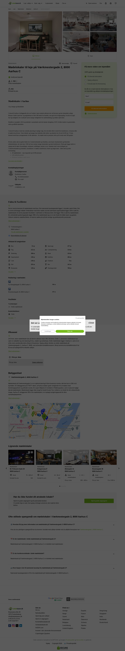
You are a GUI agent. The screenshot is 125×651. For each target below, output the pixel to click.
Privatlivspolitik (80, 318)
